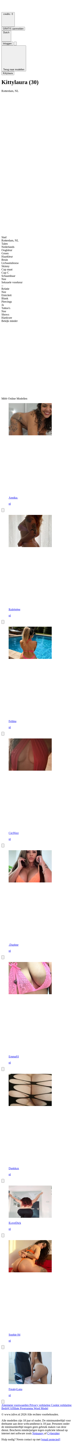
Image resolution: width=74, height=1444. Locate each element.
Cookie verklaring (61, 1405)
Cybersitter (53, 1433)
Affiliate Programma (22, 1408)
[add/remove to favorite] (2, 510)
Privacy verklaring (40, 1405)
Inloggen (7, 43)
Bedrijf (5, 1408)
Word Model (41, 1408)
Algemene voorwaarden (15, 1405)
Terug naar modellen (13, 69)
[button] (6, 36)
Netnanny (38, 1433)
